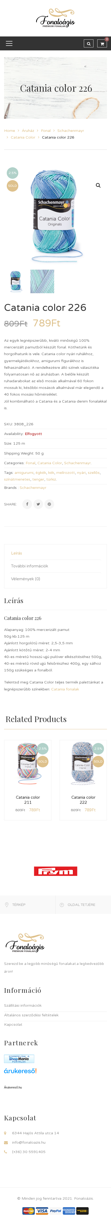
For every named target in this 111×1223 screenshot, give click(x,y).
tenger (38, 479)
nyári (81, 472)
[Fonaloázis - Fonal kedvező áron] (55, 18)
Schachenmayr (70, 130)
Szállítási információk (22, 1005)
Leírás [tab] (16, 553)
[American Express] (69, 1211)
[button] (98, 185)
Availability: (14, 434)
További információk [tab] (29, 566)
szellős (94, 472)
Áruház (28, 130)
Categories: (14, 463)
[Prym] (55, 871)
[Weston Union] (82, 1211)
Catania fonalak (65, 689)
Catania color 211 (28, 800)
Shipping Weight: (19, 453)
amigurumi (24, 472)
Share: (10, 504)
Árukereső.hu (13, 1087)
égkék (41, 472)
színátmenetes (17, 479)
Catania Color (23, 137)
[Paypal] (55, 1211)
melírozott (65, 472)
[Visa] (42, 1211)
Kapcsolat (13, 1024)
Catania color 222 (83, 800)
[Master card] (28, 1211)
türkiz (51, 479)
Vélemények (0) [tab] (25, 579)
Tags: (8, 472)
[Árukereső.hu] (55, 1072)
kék (51, 472)
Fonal (46, 130)
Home (9, 130)
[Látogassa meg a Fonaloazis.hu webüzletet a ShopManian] (19, 1058)
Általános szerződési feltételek (31, 1015)
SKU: (8, 424)
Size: (8, 443)
